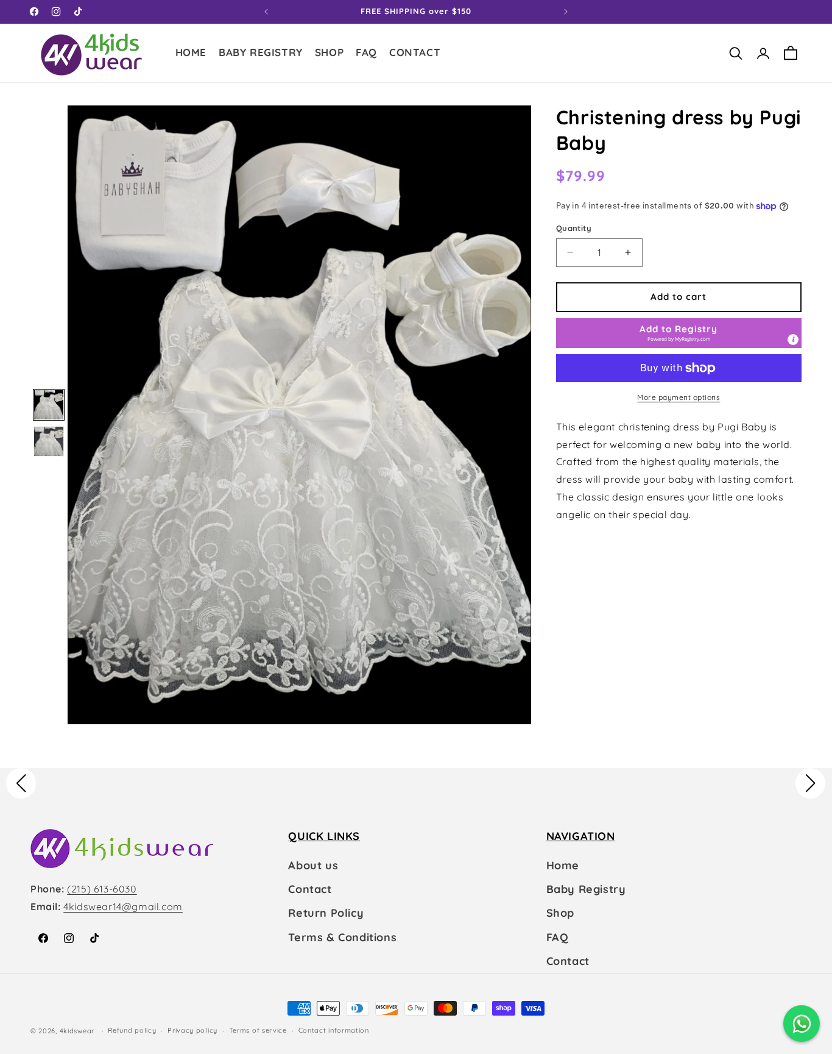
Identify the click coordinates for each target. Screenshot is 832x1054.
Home (562, 865)
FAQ (557, 937)
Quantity (573, 228)
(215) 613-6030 (101, 889)
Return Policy (326, 913)
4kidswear (77, 1031)
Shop (560, 913)
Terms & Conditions (342, 937)
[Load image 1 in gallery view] (48, 405)
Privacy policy (192, 1030)
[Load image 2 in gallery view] (48, 441)
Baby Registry (586, 889)
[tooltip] (793, 339)
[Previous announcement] (266, 11)
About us (313, 865)
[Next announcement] (565, 11)
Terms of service (258, 1030)
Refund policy (132, 1030)
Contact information (333, 1030)
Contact (309, 889)
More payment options (678, 397)
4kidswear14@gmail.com (123, 906)
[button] (329, 54)
